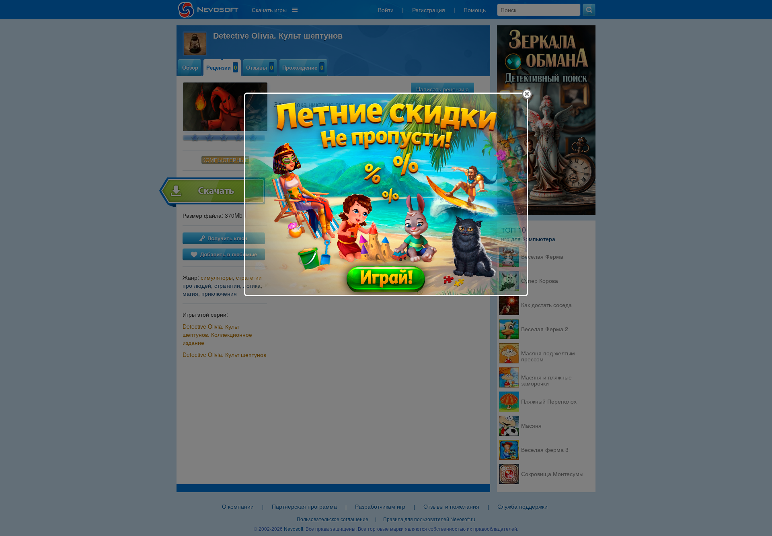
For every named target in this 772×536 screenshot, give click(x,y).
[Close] (527, 94)
